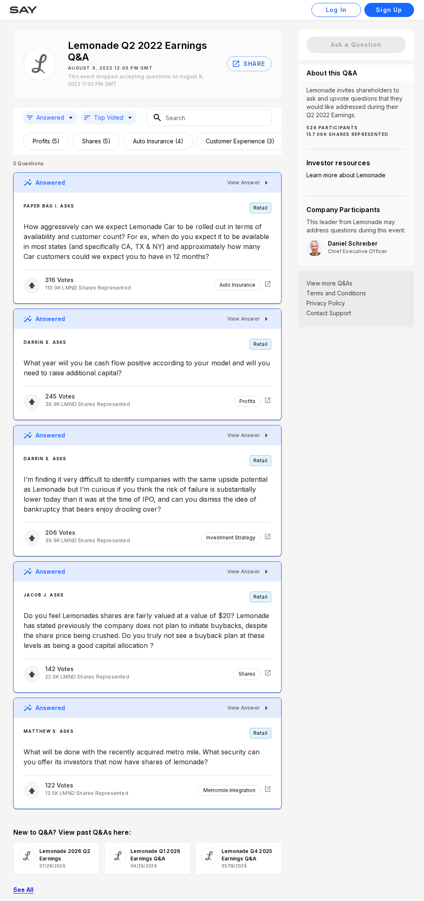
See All (23, 889)
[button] (50, 117)
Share (254, 63)
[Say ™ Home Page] (23, 10)
